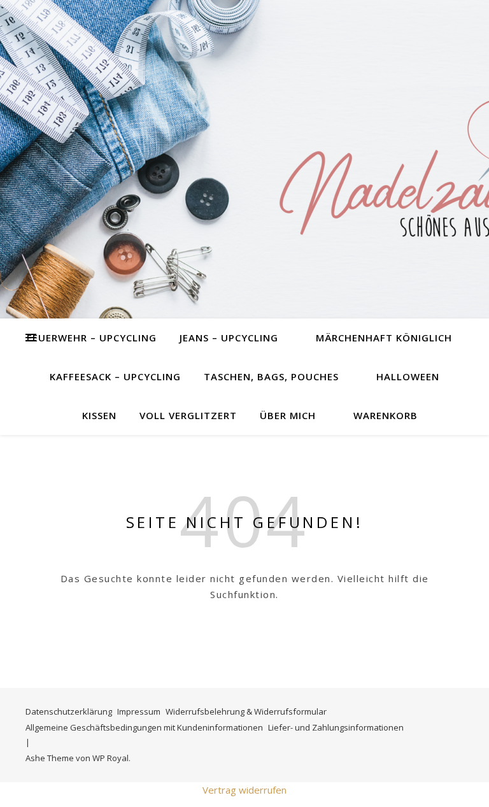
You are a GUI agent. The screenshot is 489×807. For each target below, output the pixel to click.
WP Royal (110, 758)
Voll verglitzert (188, 415)
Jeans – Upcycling (229, 337)
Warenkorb (385, 415)
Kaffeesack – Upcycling (115, 376)
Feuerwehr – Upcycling (92, 337)
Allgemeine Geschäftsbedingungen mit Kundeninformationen (144, 727)
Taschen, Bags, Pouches (271, 376)
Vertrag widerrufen (244, 789)
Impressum (138, 711)
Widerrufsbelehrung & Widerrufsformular (246, 711)
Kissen (99, 415)
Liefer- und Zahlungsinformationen (336, 727)
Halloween (407, 376)
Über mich (288, 415)
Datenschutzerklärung (68, 711)
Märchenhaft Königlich (384, 337)
